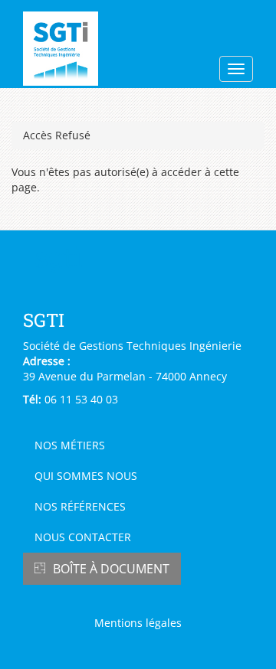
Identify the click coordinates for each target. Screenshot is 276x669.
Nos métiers (69, 445)
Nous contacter (82, 537)
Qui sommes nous (85, 475)
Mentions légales (138, 622)
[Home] (86, 48)
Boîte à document (111, 568)
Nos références (80, 506)
